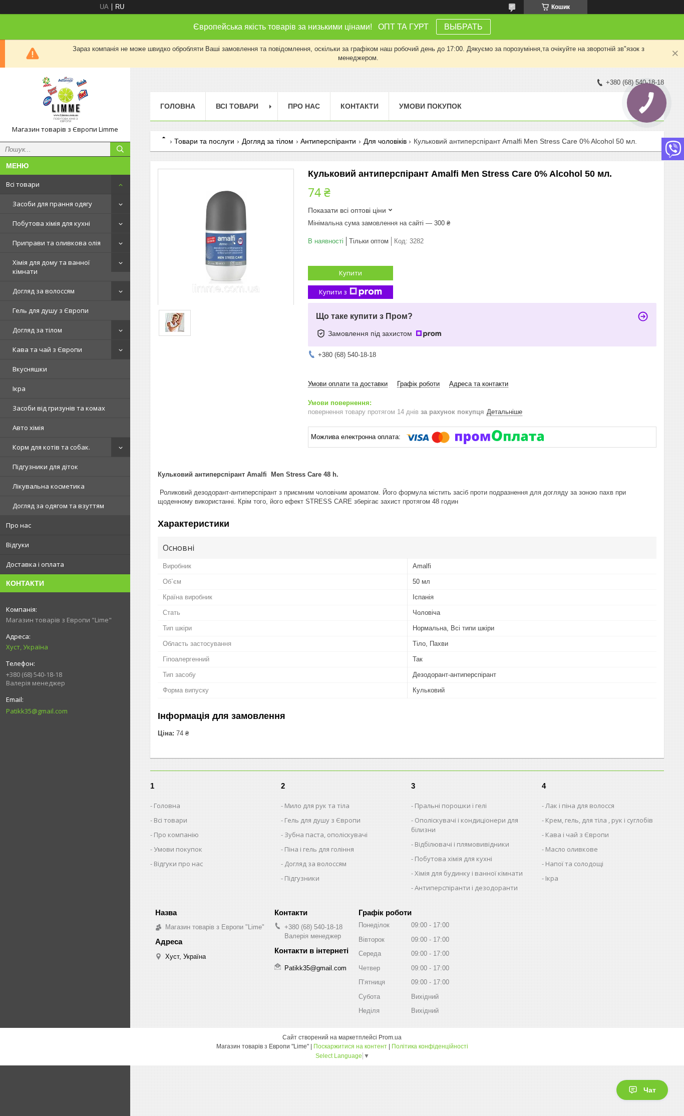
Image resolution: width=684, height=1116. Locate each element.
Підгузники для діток (45, 466)
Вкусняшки (30, 369)
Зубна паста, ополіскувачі (326, 834)
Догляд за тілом (37, 329)
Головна (177, 106)
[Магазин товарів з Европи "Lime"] (65, 100)
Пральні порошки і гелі (451, 805)
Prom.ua (390, 1037)
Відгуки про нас (178, 863)
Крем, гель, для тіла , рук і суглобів (599, 820)
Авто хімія (28, 427)
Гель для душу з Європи (51, 310)
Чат (649, 1090)
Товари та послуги (204, 141)
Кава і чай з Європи (577, 834)
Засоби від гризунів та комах (59, 408)
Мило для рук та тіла (317, 805)
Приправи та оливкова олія (57, 242)
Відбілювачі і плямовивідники (462, 844)
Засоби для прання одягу (52, 203)
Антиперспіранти (328, 141)
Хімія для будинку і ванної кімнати (469, 873)
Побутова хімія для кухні (51, 223)
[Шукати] (120, 149)
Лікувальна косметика (49, 486)
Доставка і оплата (35, 564)
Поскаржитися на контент (350, 1046)
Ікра (19, 388)
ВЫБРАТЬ (463, 27)
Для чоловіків (385, 141)
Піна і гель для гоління (319, 849)
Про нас (18, 525)
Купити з (333, 291)
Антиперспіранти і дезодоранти (466, 887)
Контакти (359, 106)
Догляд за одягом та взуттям (58, 505)
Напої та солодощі (574, 863)
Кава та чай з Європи (47, 349)
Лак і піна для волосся (579, 805)
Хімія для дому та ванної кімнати (51, 267)
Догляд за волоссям (44, 290)
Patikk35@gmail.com (37, 710)
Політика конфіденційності (430, 1046)
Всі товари (23, 184)
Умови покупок (430, 106)
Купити (350, 272)
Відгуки (17, 544)
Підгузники (301, 878)
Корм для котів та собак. (51, 447)
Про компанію (176, 834)
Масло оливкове (571, 849)
